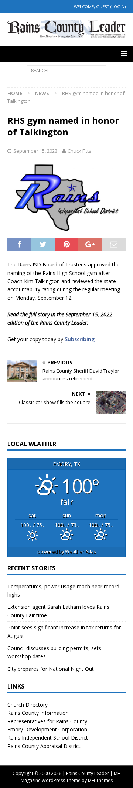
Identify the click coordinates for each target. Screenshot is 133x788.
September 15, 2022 (35, 150)
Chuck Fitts (79, 150)
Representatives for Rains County (47, 721)
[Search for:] (66, 70)
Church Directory (27, 704)
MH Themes (100, 780)
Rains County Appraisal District (44, 746)
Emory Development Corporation (47, 729)
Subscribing (80, 339)
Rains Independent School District (47, 737)
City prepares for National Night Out (50, 668)
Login (118, 6)
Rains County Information (38, 712)
